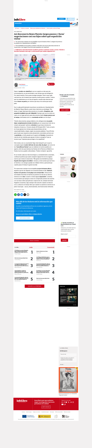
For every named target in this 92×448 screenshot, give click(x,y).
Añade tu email (64, 234)
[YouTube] (62, 404)
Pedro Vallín (38, 252)
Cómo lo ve (62, 286)
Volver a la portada (34, 286)
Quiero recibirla (65, 110)
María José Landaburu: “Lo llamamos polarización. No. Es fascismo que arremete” (63, 292)
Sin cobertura (23, 191)
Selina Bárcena (18, 280)
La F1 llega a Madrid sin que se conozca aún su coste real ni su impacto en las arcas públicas (43, 258)
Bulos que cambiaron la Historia (37, 28)
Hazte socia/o (46, 407)
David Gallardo (22, 84)
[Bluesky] (66, 402)
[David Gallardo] (16, 84)
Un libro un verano (25, 28)
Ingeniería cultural (63, 158)
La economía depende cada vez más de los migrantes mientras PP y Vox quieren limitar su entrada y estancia (21, 279)
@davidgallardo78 (24, 85)
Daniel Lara (38, 260)
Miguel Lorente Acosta (63, 161)
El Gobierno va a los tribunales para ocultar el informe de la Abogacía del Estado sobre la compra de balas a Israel (21, 252)
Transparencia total (70, 20)
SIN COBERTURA (18, 31)
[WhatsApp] (62, 402)
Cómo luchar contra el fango (53, 28)
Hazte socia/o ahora (25, 218)
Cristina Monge (18, 259)
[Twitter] (68, 402)
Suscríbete (61, 18)
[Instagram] (73, 402)
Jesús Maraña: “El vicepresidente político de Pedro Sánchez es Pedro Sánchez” (63, 299)
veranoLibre (18, 23)
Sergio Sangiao (18, 253)
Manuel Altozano (18, 267)
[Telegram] (71, 402)
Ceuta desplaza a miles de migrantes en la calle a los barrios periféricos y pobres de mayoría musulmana (21, 272)
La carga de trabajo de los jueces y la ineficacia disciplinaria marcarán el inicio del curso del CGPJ (22, 265)
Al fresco (17, 28)
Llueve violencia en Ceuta (42, 251)
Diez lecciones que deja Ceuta (21, 258)
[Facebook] (64, 402)
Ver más (61, 364)
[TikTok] (65, 404)
